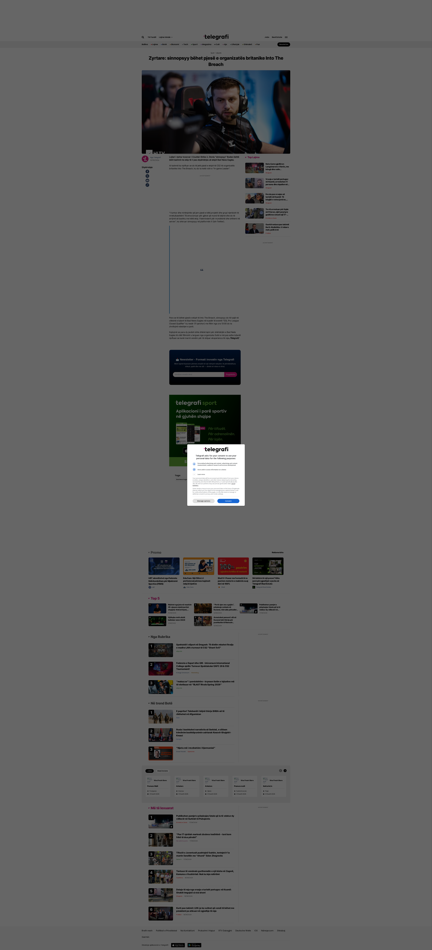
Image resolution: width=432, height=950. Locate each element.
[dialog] (216, 475)
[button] (216, 474)
